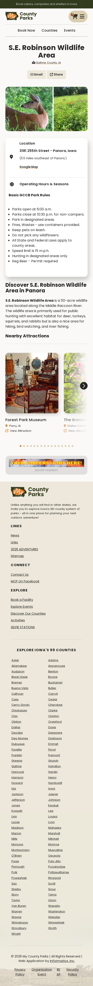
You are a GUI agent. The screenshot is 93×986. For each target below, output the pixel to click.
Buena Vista (19, 688)
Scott (51, 883)
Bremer (16, 682)
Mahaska (54, 828)
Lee (50, 811)
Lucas (15, 822)
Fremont (54, 755)
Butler (52, 688)
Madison (17, 828)
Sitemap (17, 556)
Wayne (16, 917)
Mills (14, 839)
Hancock (17, 772)
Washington (56, 911)
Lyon (51, 822)
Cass (15, 699)
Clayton (53, 716)
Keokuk (53, 805)
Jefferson (18, 800)
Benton (53, 671)
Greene (16, 761)
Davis (52, 727)
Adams (53, 660)
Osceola (54, 856)
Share (58, 74)
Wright (16, 934)
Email (38, 74)
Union (52, 900)
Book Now (26, 30)
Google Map (28, 167)
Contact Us (20, 574)
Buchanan (55, 682)
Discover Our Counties (28, 613)
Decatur (17, 733)
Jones (15, 805)
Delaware (55, 733)
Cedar (52, 699)
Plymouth (17, 867)
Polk (14, 872)
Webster (54, 917)
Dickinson (55, 738)
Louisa (52, 816)
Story (15, 895)
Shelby (16, 889)
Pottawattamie (58, 872)
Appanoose (56, 666)
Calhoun (17, 694)
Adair (15, 660)
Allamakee (19, 666)
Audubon (17, 671)
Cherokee (55, 705)
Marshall (54, 833)
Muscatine (55, 850)
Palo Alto (54, 861)
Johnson (54, 800)
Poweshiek (19, 878)
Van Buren (18, 906)
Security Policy (72, 971)
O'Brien (16, 856)
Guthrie (16, 766)
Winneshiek (56, 922)
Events (69, 30)
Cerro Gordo (20, 705)
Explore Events (22, 606)
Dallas (15, 727)
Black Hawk (19, 677)
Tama (52, 895)
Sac (14, 883)
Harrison (17, 777)
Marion (16, 833)
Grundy (53, 761)
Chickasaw (19, 710)
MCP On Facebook (25, 581)
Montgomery (20, 850)
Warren (16, 911)
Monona (17, 844)
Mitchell (53, 839)
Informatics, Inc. (62, 961)
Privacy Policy (20, 971)
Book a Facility (22, 600)
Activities (18, 620)
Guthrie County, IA (48, 63)
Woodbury (18, 928)
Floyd (52, 750)
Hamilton (54, 766)
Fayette (16, 750)
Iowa (51, 788)
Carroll (53, 694)
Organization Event (42, 971)
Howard (17, 783)
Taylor (15, 900)
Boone (53, 677)
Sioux (52, 889)
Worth (52, 928)
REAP (59, 971)
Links (14, 542)
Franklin (16, 755)
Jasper (53, 794)
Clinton (16, 722)
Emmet (53, 744)
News (15, 535)
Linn (14, 816)
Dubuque (18, 744)
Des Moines (19, 738)
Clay (14, 716)
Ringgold (54, 878)
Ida (13, 788)
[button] (20, 446)
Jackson (17, 794)
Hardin (53, 772)
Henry (52, 777)
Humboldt (55, 783)
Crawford (55, 722)
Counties (50, 30)
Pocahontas (56, 867)
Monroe (53, 844)
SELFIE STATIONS (23, 627)
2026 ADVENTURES (24, 549)
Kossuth (16, 811)
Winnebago (19, 922)
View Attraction (20, 431)
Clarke (53, 710)
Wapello (54, 906)
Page (15, 861)
